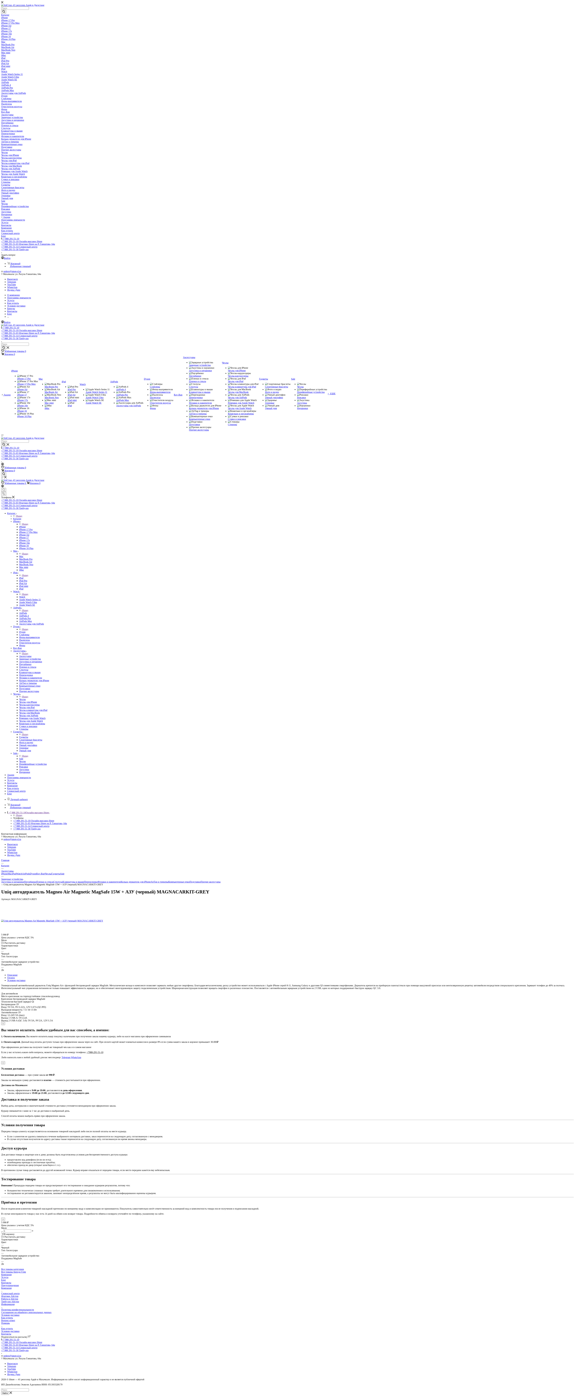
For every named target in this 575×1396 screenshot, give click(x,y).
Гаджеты (23, 737)
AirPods (23, 613)
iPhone (22, 527)
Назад (19, 516)
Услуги (4, 1277)
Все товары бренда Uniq (13, 1272)
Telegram (11, 282)
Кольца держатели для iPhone (136, 882)
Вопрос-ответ (8, 1320)
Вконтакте (12, 279)
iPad (21, 578)
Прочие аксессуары (211, 882)
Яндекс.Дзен (13, 290)
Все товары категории (12, 1269)
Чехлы (22, 699)
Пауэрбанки (30, 882)
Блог (3, 1280)
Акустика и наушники (12, 882)
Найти (5, 1393)
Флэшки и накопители (109, 882)
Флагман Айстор (9, 1296)
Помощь (5, 1323)
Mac (21, 556)
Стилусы (58, 882)
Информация (8, 1304)
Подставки (195, 882)
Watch (22, 597)
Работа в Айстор (9, 1299)
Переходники (91, 882)
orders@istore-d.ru (12, 271)
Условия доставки (16, 980)
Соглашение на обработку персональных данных (26, 1312)
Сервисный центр (10, 1293)
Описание (12, 975)
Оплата (11, 977)
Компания (6, 1274)
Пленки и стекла (44, 882)
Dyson (22, 632)
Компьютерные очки (179, 882)
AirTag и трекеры (159, 882)
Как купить (7, 1317)
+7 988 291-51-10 (10, 238)
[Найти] (3, 12)
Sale (21, 758)
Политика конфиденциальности (17, 1309)
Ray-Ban (40, 873)
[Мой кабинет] (2, 464)
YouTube (11, 284)
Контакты (6, 1282)
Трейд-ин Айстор (10, 1301)
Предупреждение (10, 1285)
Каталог (17, 518)
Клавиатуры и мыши (73, 882)
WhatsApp (12, 287)
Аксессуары (25, 656)
